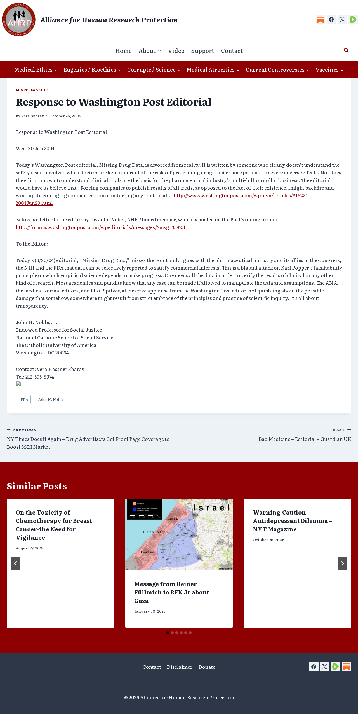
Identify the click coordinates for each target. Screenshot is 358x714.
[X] (342, 19)
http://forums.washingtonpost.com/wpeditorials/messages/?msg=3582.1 (100, 226)
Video (176, 50)
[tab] (167, 632)
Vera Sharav (32, 115)
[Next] (342, 563)
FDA (23, 399)
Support (202, 50)
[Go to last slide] (15, 563)
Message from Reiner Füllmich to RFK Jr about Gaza (171, 591)
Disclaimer (179, 666)
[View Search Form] (346, 50)
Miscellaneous (32, 89)
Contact (232, 50)
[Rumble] (353, 19)
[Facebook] (331, 19)
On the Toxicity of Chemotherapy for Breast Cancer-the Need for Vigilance (54, 524)
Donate (206, 666)
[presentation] (179, 534)
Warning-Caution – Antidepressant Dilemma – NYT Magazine (292, 520)
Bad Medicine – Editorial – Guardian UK (304, 434)
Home (123, 50)
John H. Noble (49, 399)
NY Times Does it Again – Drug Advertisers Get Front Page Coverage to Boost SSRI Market (88, 438)
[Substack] (320, 19)
